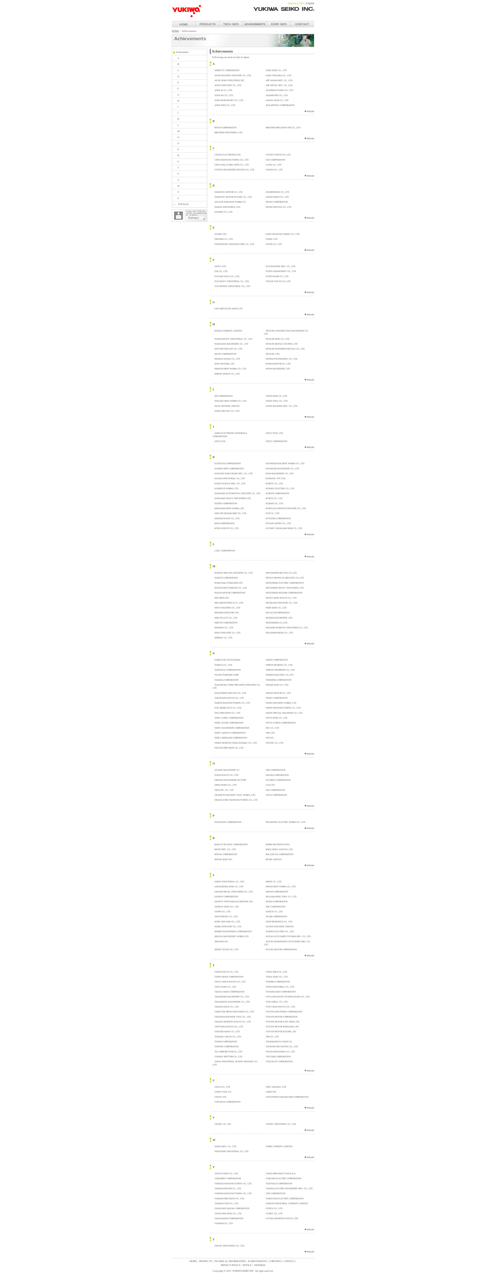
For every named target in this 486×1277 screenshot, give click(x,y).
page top (310, 111)
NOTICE (247, 1265)
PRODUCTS (205, 1261)
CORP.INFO (275, 1261)
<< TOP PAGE (181, 204)
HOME (175, 31)
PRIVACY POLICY (230, 1265)
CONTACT (289, 1261)
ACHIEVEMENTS (257, 1261)
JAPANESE (259, 1265)
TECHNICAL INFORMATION (229, 1261)
